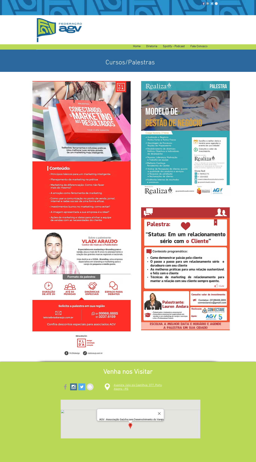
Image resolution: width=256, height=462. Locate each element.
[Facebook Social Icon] (203, 3)
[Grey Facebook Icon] (65, 386)
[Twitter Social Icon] (211, 3)
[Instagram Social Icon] (207, 3)
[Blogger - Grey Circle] (216, 3)
